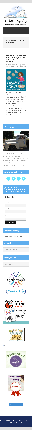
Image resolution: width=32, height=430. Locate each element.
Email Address (10, 216)
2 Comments (22, 66)
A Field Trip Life (16, 15)
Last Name (8, 209)
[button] (16, 30)
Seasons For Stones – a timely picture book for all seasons (16, 58)
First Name (8, 203)
